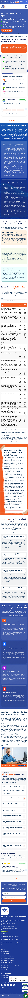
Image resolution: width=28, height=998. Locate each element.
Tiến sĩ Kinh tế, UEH (10, 101)
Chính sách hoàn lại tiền (6, 979)
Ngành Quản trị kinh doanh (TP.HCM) (10, 867)
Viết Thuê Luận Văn (5, 951)
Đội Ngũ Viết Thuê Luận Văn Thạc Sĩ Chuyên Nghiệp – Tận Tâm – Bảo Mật (14, 37)
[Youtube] (5, 985)
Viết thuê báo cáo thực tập (6, 964)
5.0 (3, 863)
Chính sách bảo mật (5, 977)
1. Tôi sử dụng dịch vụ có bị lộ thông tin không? (11, 787)
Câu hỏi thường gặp (8, 772)
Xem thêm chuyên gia (13, 120)
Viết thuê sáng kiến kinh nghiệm (7, 958)
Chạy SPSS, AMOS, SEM (5, 969)
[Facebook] (2, 985)
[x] (8, 985)
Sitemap (2, 987)
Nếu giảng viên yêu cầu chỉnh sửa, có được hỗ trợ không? (12, 828)
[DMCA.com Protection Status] (5, 931)
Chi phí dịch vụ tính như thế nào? (10, 840)
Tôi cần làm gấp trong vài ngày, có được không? (12, 816)
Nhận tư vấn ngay (7, 30)
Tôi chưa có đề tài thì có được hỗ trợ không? (11, 804)
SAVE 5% (17, 2)
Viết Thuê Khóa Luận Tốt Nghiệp (7, 957)
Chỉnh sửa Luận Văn (5, 953)
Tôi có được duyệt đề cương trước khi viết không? (12, 822)
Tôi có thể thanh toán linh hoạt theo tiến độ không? (12, 846)
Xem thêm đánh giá (13, 878)
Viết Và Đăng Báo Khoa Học (6, 962)
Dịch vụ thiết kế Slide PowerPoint (7, 960)
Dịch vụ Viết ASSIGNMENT (6, 955)
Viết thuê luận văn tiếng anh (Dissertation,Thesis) (11, 965)
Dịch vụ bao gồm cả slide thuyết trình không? (11, 834)
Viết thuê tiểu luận (4, 967)
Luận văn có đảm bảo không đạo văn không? (11, 798)
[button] (26, 109)
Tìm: (2, 298)
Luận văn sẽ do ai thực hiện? (9, 810)
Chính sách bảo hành (5, 975)
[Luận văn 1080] (3, 6)
